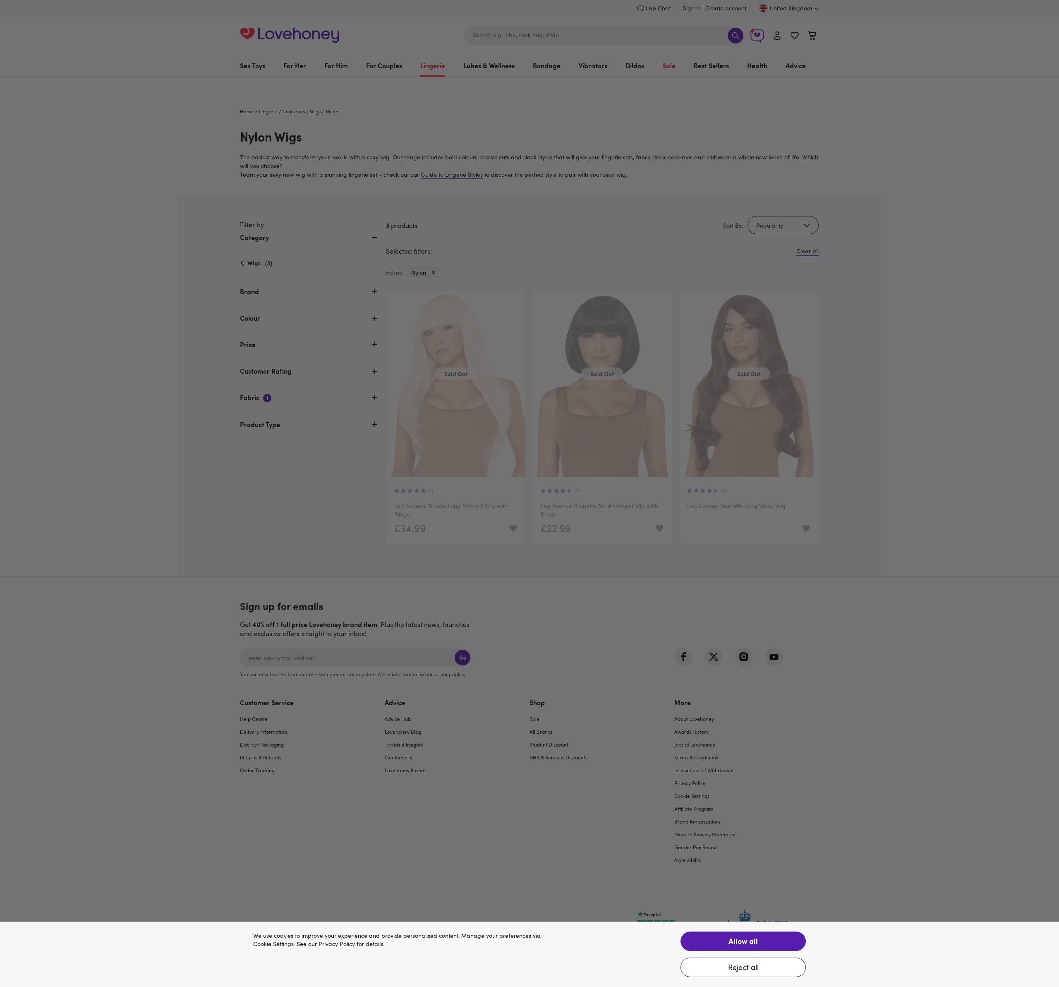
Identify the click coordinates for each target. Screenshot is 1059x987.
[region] (529, 954)
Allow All (743, 941)
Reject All (743, 967)
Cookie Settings (273, 944)
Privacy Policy (337, 944)
